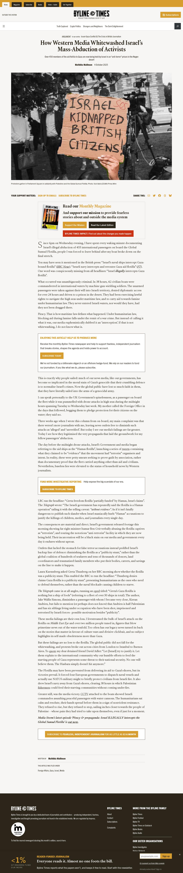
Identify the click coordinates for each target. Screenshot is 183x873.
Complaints (111, 827)
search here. (61, 840)
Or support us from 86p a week (152, 863)
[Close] (180, 854)
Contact (110, 817)
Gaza (52, 770)
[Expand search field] (177, 26)
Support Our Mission (75, 225)
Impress (92, 818)
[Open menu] (3, 26)
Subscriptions (172, 14)
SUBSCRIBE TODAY (51, 355)
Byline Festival (138, 817)
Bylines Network (139, 850)
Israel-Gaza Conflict (88, 36)
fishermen (44, 688)
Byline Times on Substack (142, 825)
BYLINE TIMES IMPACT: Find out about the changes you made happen (98, 233)
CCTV (84, 694)
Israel (57, 770)
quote (52, 651)
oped (97, 591)
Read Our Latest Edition (102, 225)
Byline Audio (137, 833)
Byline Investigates (140, 847)
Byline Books (137, 829)
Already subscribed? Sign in (151, 869)
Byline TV (136, 821)
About (109, 814)
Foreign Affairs (43, 770)
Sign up (166, 856)
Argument (66, 36)
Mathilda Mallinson (83, 64)
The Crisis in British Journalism (109, 36)
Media (62, 770)
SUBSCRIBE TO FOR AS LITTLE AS (91, 734)
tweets (126, 449)
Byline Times (137, 814)
